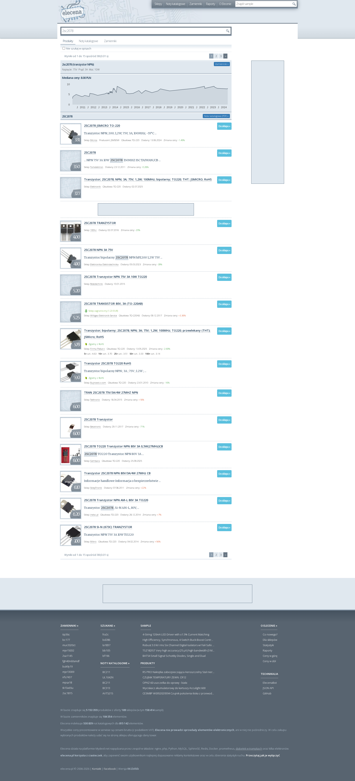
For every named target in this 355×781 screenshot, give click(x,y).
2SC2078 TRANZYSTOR (100, 223)
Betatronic (95, 426)
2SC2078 (90, 152)
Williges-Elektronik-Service (103, 315)
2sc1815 (67, 693)
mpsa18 (67, 682)
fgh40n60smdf (71, 661)
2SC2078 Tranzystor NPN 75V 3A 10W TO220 (115, 277)
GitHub (267, 693)
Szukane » (107, 625)
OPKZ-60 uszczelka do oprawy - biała (165, 683)
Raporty (210, 4)
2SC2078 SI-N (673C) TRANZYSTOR (108, 527)
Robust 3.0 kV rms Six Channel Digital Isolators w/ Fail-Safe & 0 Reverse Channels (178, 645)
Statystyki (268, 645)
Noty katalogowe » (115, 663)
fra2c (106, 634)
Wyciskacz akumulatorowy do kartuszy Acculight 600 (174, 688)
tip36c (66, 634)
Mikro (93, 541)
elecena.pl (72, 11)
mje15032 (68, 650)
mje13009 (68, 672)
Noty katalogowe (175, 4)
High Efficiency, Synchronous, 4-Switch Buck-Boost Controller (178, 640)
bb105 (106, 650)
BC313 (106, 688)
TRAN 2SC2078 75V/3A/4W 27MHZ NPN (111, 392)
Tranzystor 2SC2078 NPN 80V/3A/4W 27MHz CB (117, 473)
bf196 (106, 656)
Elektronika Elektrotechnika (104, 264)
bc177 (66, 640)
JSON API (268, 688)
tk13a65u (67, 688)
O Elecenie (225, 4)
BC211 (106, 672)
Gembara (95, 460)
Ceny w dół (269, 661)
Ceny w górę (270, 656)
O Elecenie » (269, 625)
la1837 (106, 645)
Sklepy (158, 4)
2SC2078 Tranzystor (98, 419)
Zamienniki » (222, 63)
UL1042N (108, 677)
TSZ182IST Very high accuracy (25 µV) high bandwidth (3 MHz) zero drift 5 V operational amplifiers (178, 650)
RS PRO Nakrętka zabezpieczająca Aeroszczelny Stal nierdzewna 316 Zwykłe (178, 672)
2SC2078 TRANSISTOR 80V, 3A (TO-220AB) (113, 304)
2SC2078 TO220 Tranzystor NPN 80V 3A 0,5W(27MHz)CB (123, 446)
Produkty (68, 41)
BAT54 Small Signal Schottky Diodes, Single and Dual (174, 656)
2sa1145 (67, 656)
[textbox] (263, 4)
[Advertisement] (146, 209)
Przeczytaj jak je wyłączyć (263, 755)
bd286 (106, 640)
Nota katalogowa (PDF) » (216, 115)
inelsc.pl (94, 514)
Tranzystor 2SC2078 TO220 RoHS (107, 363)
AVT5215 (108, 693)
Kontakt (96, 769)
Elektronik (95, 186)
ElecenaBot (270, 683)
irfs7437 (67, 677)
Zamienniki (195, 4)
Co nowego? (270, 634)
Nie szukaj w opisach (79, 48)
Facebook (110, 769)
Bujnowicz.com (98, 382)
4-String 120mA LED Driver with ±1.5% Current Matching (176, 634)
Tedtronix (95, 399)
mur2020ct (68, 645)
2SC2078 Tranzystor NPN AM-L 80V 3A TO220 (116, 500)
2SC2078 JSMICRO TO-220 (102, 125)
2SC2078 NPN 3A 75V (98, 250)
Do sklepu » (224, 126)
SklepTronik (96, 487)
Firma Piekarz (97, 348)
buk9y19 (67, 666)
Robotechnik (96, 283)
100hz (93, 230)
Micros (93, 140)
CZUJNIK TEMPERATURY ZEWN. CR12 (164, 677)
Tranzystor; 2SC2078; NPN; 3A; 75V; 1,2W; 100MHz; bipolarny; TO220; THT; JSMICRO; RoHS (148, 179)
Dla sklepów (270, 640)
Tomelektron (96, 167)
